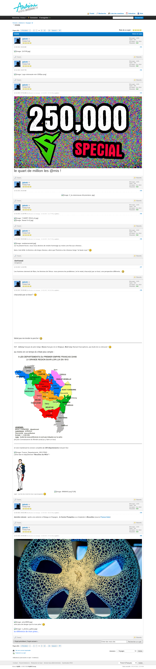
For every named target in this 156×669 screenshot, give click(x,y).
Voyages (28, 23)
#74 (141, 190)
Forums (15, 23)
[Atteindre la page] (60, 30)
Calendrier (131, 13)
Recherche (102, 13)
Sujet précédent (20, 641)
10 (44, 30)
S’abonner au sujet (20, 653)
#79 (141, 512)
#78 (141, 290)
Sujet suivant (32, 641)
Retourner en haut (36, 663)
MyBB (18, 666)
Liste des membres (117, 13)
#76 (141, 239)
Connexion (34, 18)
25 (49, 30)
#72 (141, 70)
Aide (141, 13)
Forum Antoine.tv (24, 663)
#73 (141, 93)
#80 (141, 535)
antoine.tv (22, 23)
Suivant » (54, 30)
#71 (141, 47)
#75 (141, 213)
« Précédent (24, 30)
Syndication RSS (67, 663)
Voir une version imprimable (23, 650)
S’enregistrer (43, 18)
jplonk (25, 39)
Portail (92, 13)
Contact (15, 663)
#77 (141, 267)
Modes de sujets (137, 34)
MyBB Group (32, 666)
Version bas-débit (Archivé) (52, 663)
